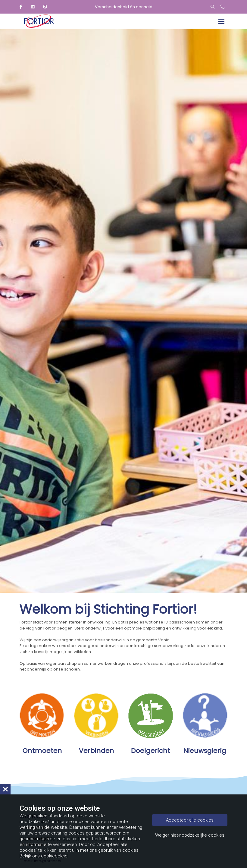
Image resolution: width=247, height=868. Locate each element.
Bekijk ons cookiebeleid (43, 856)
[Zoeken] (212, 7)
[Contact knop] (222, 7)
